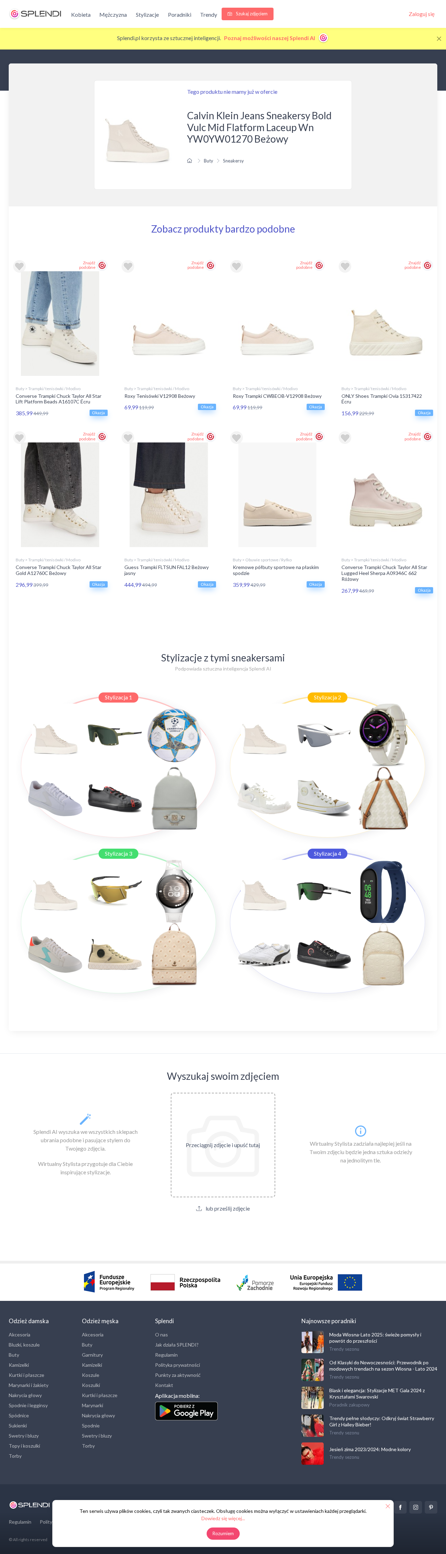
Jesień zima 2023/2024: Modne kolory (370, 1449)
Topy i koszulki (24, 1446)
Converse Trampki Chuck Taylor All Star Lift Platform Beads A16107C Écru (58, 399)
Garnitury (92, 1355)
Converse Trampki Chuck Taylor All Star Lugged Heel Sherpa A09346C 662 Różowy (384, 573)
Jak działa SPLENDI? (177, 1345)
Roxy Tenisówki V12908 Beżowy (159, 396)
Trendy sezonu (344, 1349)
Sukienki (18, 1425)
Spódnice (19, 1415)
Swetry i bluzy (24, 1436)
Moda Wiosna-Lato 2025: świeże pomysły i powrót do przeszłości (375, 1338)
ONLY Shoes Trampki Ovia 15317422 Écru (381, 399)
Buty (208, 161)
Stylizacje (147, 14)
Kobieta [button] (81, 14)
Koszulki (91, 1385)
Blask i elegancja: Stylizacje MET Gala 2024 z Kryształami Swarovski (377, 1393)
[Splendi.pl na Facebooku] (400, 1507)
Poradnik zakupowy (349, 1405)
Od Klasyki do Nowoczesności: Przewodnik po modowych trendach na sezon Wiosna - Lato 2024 (383, 1365)
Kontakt (164, 1385)
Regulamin (166, 1355)
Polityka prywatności (177, 1365)
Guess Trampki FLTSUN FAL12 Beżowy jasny (166, 570)
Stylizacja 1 (118, 697)
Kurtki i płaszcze (26, 1375)
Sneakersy (233, 161)
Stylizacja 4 (327, 853)
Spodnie (91, 1425)
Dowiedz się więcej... (223, 1518)
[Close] (439, 38)
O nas (161, 1334)
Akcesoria (19, 1334)
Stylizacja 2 (327, 697)
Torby (15, 1456)
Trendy (208, 14)
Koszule (90, 1375)
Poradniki (179, 14)
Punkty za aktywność (178, 1375)
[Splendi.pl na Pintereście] (431, 1507)
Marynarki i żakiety (28, 1385)
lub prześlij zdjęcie (227, 1208)
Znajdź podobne (87, 265)
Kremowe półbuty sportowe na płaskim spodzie (276, 570)
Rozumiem (223, 1533)
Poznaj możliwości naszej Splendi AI (270, 38)
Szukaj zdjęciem (251, 13)
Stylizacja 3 (118, 853)
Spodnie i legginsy (28, 1405)
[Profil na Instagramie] (415, 1507)
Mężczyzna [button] (113, 14)
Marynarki (92, 1405)
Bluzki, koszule (24, 1345)
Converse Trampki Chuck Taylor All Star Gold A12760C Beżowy (58, 570)
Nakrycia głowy (25, 1395)
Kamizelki (19, 1365)
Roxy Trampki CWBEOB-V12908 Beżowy (277, 396)
